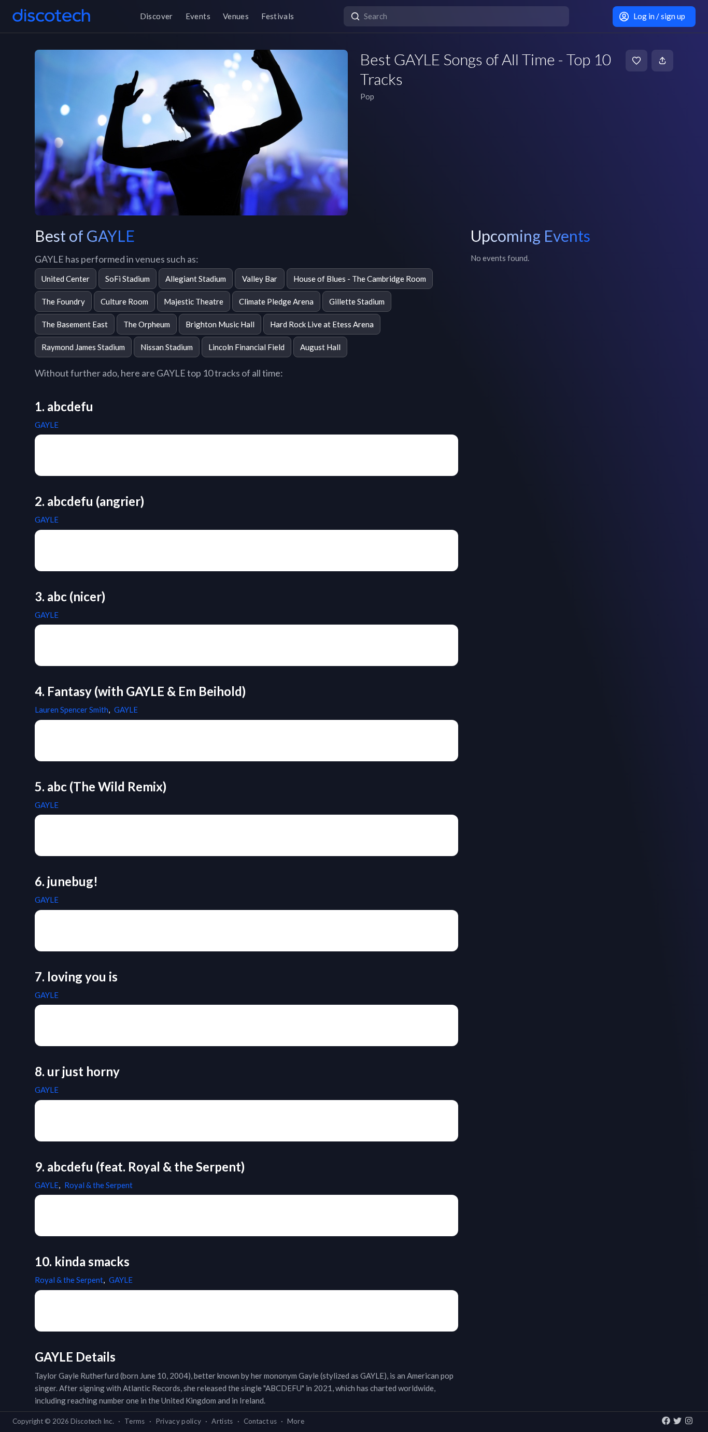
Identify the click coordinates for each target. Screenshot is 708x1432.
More (295, 1421)
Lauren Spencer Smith (71, 709)
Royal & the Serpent (98, 1185)
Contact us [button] (260, 1421)
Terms (134, 1421)
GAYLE (47, 424)
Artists (222, 1421)
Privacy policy (178, 1421)
